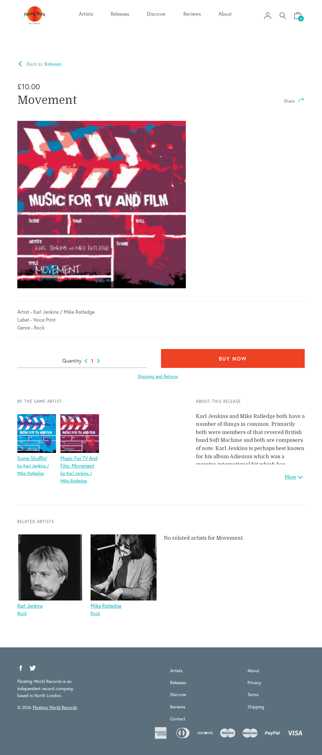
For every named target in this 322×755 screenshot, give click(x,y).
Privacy (254, 682)
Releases (120, 13)
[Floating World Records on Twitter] (32, 668)
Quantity (71, 360)
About (225, 13)
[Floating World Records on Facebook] (20, 668)
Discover (156, 13)
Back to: (43, 64)
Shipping (255, 707)
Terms (252, 694)
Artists (86, 13)
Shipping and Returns (157, 376)
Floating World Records (55, 707)
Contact (177, 719)
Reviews (192, 13)
